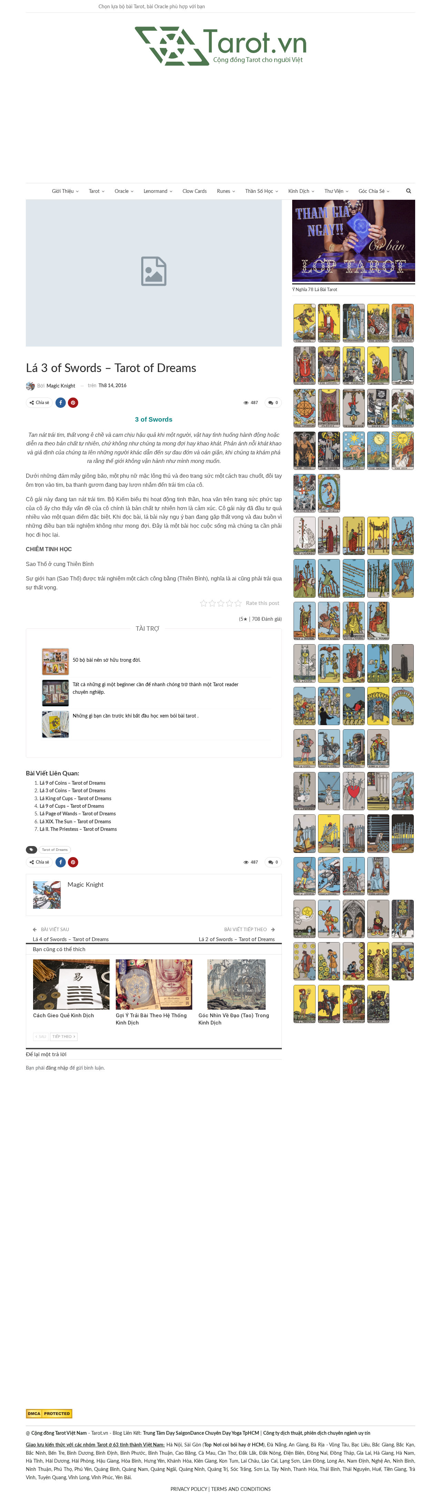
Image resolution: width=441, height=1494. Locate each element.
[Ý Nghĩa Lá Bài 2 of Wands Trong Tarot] (329, 537)
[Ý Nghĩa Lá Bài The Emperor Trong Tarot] (403, 324)
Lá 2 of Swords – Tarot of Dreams (237, 939)
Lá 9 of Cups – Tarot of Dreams (72, 806)
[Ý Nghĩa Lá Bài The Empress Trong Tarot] (378, 324)
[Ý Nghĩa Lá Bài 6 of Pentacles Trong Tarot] (305, 962)
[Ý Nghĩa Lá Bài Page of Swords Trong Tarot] (305, 877)
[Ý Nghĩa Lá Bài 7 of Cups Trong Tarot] (329, 707)
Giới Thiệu (63, 191)
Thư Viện (334, 191)
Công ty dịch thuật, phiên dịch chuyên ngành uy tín (316, 1433)
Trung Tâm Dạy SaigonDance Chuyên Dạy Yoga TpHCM (201, 1433)
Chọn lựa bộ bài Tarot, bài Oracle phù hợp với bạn (152, 6)
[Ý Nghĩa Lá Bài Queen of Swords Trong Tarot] (354, 877)
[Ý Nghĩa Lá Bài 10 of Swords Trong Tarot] (403, 834)
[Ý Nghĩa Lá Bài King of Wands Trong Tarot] (378, 622)
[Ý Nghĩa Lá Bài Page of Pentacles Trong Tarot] (305, 1005)
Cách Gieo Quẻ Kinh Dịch (63, 1015)
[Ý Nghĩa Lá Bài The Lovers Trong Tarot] (329, 367)
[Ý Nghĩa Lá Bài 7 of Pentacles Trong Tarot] (329, 962)
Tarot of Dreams (34, 354)
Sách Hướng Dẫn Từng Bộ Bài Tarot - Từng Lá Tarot (28, 354)
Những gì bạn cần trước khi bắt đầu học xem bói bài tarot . (135, 716)
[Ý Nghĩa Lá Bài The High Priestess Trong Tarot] (354, 324)
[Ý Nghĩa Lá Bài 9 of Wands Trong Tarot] (378, 579)
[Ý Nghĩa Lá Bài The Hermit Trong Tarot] (403, 367)
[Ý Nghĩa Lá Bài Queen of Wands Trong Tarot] (354, 622)
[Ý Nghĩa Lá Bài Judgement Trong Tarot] (305, 494)
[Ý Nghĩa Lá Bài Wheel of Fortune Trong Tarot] (305, 409)
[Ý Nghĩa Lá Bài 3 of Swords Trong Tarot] (354, 792)
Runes (223, 191)
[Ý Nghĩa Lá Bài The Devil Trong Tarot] (305, 452)
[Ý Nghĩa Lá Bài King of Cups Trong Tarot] (378, 749)
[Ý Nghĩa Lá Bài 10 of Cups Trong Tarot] (403, 707)
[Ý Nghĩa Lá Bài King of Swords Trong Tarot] (378, 877)
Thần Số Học (259, 191)
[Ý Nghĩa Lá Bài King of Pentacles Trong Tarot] (378, 1005)
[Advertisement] (220, 117)
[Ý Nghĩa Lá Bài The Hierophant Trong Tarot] (305, 367)
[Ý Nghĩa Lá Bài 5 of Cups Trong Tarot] (403, 664)
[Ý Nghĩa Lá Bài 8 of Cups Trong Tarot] (354, 707)
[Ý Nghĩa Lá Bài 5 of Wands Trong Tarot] (403, 537)
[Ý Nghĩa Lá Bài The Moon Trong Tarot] (378, 452)
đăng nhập (57, 1068)
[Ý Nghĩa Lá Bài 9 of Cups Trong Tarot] (378, 707)
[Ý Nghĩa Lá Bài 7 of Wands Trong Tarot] (329, 579)
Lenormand (155, 191)
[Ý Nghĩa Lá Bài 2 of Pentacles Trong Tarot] (329, 920)
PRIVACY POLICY (189, 1489)
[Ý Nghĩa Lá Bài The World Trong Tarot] (329, 494)
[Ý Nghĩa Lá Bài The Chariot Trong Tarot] (354, 367)
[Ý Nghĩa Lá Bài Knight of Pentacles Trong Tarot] (329, 1005)
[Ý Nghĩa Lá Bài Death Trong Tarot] (378, 409)
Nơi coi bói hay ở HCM (238, 1445)
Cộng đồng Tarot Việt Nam (59, 1433)
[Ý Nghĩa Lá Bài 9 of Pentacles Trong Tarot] (378, 962)
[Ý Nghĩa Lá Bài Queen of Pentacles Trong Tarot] (354, 1005)
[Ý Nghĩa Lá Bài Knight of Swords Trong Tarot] (329, 877)
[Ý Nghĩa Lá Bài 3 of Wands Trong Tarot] (354, 537)
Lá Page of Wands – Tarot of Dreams (78, 814)
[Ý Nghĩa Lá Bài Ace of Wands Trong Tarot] (305, 537)
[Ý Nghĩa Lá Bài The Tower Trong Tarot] (329, 452)
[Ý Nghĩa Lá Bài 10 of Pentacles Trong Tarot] (403, 962)
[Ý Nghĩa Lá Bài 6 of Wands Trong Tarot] (305, 579)
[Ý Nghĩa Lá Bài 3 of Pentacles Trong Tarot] (354, 920)
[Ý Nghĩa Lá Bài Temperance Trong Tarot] (403, 409)
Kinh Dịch (298, 191)
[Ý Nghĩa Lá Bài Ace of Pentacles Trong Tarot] (305, 920)
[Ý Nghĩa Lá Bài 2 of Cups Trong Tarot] (329, 664)
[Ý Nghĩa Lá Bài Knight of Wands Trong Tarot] (329, 622)
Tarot (94, 191)
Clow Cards (195, 191)
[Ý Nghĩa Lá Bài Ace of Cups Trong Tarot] (305, 664)
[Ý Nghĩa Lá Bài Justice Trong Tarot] (329, 409)
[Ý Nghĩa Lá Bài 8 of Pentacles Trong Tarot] (354, 962)
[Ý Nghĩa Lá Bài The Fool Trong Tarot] (305, 324)
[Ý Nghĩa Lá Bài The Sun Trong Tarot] (403, 452)
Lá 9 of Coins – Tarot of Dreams (72, 783)
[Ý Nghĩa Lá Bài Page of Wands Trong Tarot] (305, 622)
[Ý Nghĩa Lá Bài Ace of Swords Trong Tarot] (305, 792)
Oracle (122, 191)
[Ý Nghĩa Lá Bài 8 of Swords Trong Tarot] (354, 834)
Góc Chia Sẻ (371, 191)
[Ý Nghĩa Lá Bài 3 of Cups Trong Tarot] (354, 664)
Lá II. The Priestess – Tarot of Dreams (78, 829)
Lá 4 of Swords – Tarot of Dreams (71, 939)
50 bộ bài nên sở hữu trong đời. (107, 660)
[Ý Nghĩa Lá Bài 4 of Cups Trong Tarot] (378, 664)
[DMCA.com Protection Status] (49, 1413)
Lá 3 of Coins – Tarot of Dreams (72, 791)
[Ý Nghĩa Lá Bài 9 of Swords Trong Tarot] (378, 834)
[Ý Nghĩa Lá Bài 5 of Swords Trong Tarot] (403, 792)
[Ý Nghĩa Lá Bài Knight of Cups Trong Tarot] (329, 749)
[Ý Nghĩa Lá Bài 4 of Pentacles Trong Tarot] (378, 920)
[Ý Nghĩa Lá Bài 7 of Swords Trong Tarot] (329, 834)
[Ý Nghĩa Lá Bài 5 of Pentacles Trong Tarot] (403, 920)
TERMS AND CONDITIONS (241, 1489)
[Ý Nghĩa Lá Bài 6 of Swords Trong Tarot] (305, 834)
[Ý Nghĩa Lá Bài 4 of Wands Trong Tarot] (378, 537)
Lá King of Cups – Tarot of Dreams (75, 798)
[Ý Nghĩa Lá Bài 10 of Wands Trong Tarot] (403, 579)
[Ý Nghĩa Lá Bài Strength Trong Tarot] (378, 367)
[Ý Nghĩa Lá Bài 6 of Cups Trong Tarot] (305, 707)
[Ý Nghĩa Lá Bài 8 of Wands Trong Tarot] (354, 579)
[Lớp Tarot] (353, 241)
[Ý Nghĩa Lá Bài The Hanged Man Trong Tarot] (354, 409)
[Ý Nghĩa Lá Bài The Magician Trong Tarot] (329, 324)
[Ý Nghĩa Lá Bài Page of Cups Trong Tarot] (305, 749)
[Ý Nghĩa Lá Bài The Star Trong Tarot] (354, 452)
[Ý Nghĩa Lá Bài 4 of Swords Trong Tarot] (378, 792)
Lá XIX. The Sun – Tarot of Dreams (75, 822)
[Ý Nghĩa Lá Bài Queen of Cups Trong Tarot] (354, 749)
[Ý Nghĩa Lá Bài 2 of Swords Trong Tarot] (329, 792)
